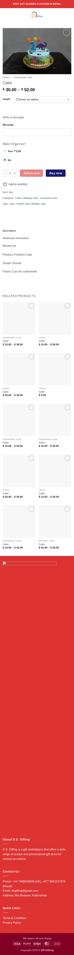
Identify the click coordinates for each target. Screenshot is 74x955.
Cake (6, 341)
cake (11, 203)
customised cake (23, 77)
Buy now (55, 173)
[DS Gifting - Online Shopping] (37, 14)
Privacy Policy (12, 922)
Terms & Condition (14, 918)
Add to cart (32, 173)
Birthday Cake (30, 198)
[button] (5, 14)
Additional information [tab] (16, 238)
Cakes (6, 77)
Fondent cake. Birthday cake (31, 203)
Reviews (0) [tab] (9, 245)
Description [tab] (9, 230)
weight (6, 99)
